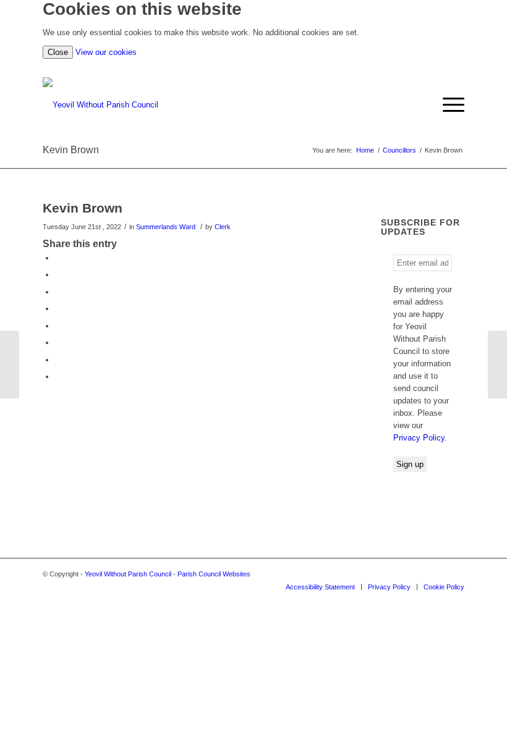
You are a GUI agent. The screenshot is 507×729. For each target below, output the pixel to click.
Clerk (223, 226)
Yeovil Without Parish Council (128, 574)
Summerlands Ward (165, 226)
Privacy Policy (419, 437)
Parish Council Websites (213, 574)
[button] (447, 105)
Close (58, 52)
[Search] (424, 105)
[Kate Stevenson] (9, 364)
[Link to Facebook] (455, 574)
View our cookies (106, 52)
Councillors (399, 150)
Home (365, 150)
